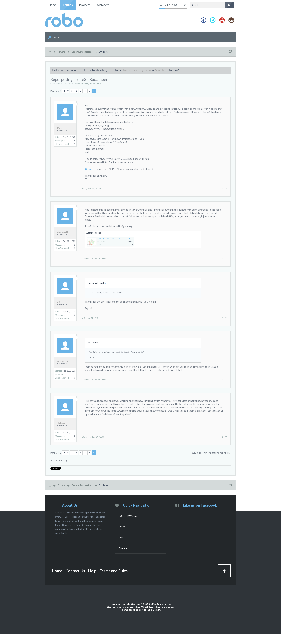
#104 (224, 379)
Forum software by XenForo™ (140, 603)
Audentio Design (151, 609)
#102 (224, 258)
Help (121, 537)
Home (52, 5)
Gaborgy (62, 423)
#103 (224, 318)
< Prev (65, 90)
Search (159, 70)
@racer (89, 169)
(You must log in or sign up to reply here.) (211, 452)
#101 (224, 188)
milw (86, 83)
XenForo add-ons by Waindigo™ (124, 606)
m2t (59, 127)
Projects (84, 5)
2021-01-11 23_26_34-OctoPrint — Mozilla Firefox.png (118, 239)
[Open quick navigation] (230, 51)
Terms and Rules (114, 570)
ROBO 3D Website (128, 515)
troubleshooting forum (137, 70)
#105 (224, 437)
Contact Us (75, 570)
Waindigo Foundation (161, 606)
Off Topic (68, 83)
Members (103, 5)
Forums (68, 5)
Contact (123, 548)
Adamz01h (63, 232)
